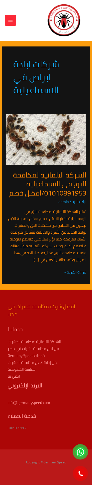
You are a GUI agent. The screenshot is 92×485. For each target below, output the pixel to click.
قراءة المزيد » (75, 272)
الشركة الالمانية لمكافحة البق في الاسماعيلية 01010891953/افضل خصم (47, 184)
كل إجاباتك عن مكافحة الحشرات (32, 362)
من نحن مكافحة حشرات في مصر (33, 348)
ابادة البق (79, 201)
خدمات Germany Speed (26, 355)
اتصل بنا (14, 376)
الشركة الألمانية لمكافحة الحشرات (34, 341)
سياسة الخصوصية (21, 369)
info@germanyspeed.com (29, 402)
